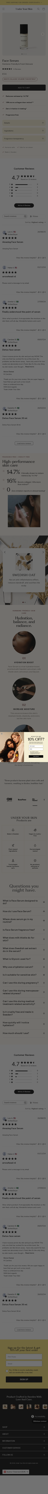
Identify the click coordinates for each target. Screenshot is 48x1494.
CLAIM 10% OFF (36, 756)
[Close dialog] (2, 734)
